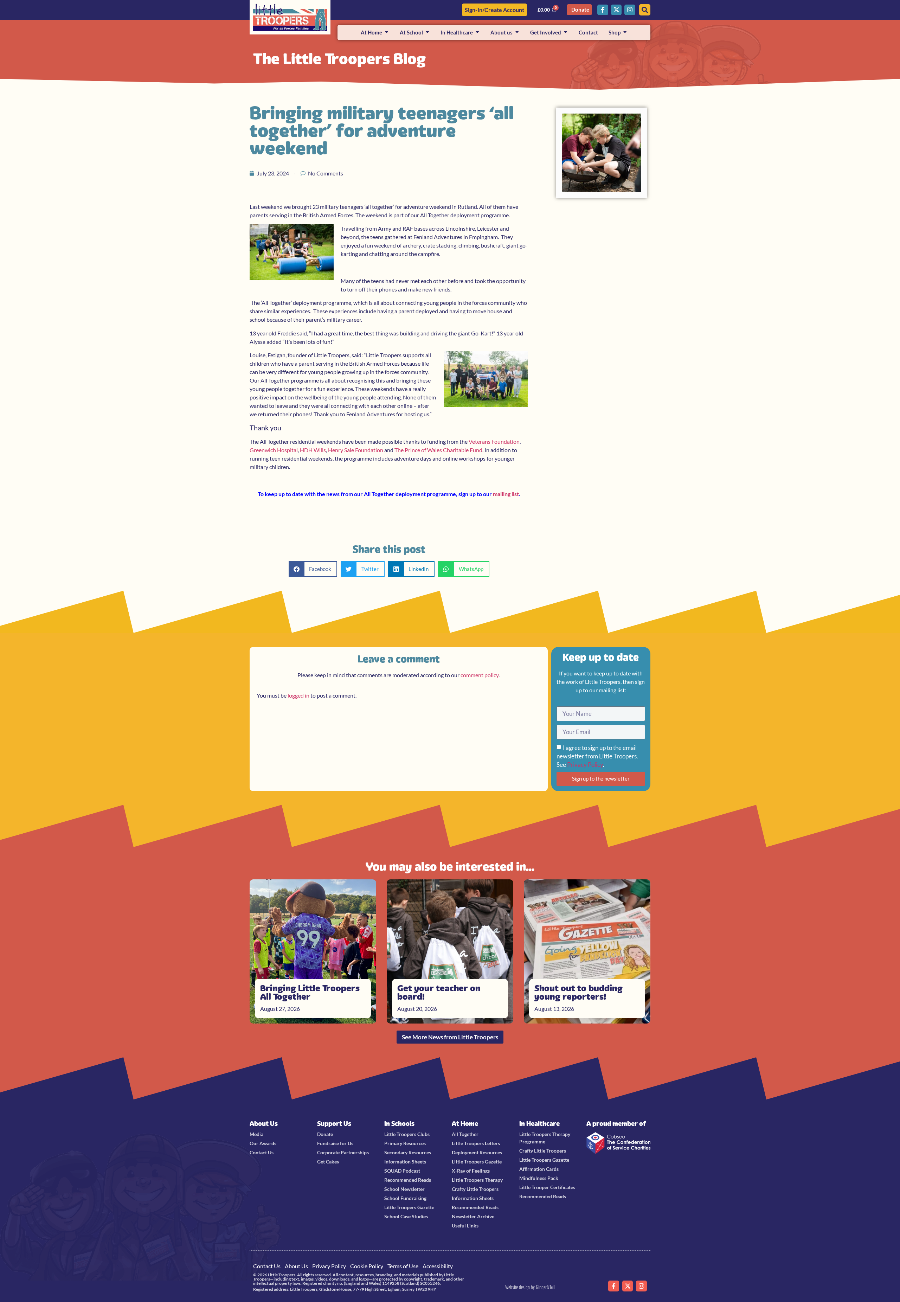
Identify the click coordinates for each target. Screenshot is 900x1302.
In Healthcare (539, 1124)
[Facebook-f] (602, 10)
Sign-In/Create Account (494, 9)
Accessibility (438, 1266)
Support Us (334, 1124)
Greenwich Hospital (274, 450)
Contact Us (267, 1266)
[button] (313, 569)
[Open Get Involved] (565, 32)
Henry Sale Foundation (355, 450)
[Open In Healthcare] (477, 32)
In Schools (399, 1124)
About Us (264, 1124)
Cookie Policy (366, 1266)
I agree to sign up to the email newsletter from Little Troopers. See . (597, 756)
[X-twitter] (616, 10)
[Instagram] (629, 10)
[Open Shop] (625, 32)
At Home (465, 1124)
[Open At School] (427, 32)
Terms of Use (402, 1266)
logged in (298, 695)
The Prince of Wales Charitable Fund (438, 450)
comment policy (480, 675)
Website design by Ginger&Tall (530, 1287)
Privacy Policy (585, 764)
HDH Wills (313, 450)
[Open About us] (517, 32)
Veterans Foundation (494, 441)
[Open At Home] (386, 32)
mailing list (506, 493)
